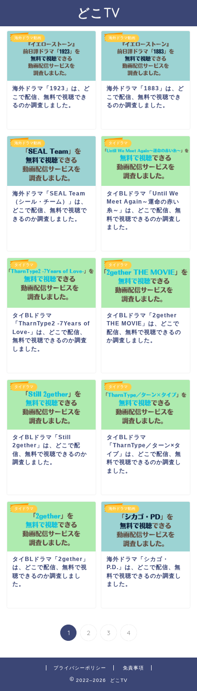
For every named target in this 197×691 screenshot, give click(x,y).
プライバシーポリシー (80, 667)
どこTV (98, 12)
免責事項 (133, 667)
